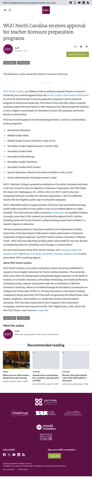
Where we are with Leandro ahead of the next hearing (16, 376)
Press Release (10, 63)
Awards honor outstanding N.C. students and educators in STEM (46, 378)
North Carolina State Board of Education (68, 95)
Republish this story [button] (77, 54)
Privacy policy (23, 469)
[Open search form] (10, 10)
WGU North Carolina (14, 91)
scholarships (58, 212)
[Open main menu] (5, 10)
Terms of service (8, 469)
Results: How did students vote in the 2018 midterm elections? (74, 378)
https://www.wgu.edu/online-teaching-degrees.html (51, 253)
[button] (81, 46)
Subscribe (54, 456)
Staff (17, 48)
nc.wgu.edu (42, 310)
